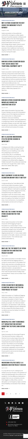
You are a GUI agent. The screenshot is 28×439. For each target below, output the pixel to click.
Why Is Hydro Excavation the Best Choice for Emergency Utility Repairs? (13, 25)
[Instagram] (22, 403)
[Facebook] (8, 403)
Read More (5, 54)
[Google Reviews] (15, 403)
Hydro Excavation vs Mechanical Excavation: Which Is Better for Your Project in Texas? (13, 287)
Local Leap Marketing (19, 435)
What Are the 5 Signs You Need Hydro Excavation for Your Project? (12, 214)
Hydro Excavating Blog (8, 20)
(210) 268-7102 (12, 422)
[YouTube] (19, 403)
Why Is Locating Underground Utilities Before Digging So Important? (12, 139)
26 (16, 393)
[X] (5, 403)
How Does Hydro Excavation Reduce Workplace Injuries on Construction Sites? (14, 102)
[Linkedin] (12, 403)
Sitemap (11, 435)
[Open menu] (24, 3)
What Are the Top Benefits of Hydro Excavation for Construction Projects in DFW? (14, 250)
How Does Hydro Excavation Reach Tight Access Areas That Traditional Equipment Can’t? (13, 64)
